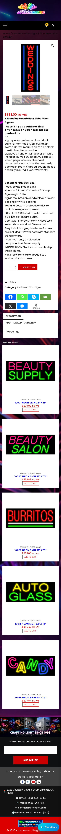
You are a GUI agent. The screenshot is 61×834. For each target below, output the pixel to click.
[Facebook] (10, 295)
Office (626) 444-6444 (32, 798)
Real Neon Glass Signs (24, 33)
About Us (48, 771)
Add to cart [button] (30, 409)
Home (6, 33)
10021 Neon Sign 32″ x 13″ (30, 402)
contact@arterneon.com (32, 807)
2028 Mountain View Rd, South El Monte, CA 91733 (30, 791)
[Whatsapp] (22, 295)
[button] (52, 45)
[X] (10, 304)
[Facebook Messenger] (22, 304)
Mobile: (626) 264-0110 (32, 802)
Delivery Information (30, 777)
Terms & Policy (32, 771)
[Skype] (33, 295)
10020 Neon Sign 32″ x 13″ (30, 476)
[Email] (45, 295)
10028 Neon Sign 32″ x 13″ (31, 697)
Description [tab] (13, 316)
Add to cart (29, 267)
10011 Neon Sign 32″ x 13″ (30, 623)
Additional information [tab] (21, 322)
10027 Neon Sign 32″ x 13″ (31, 550)
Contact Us (14, 771)
